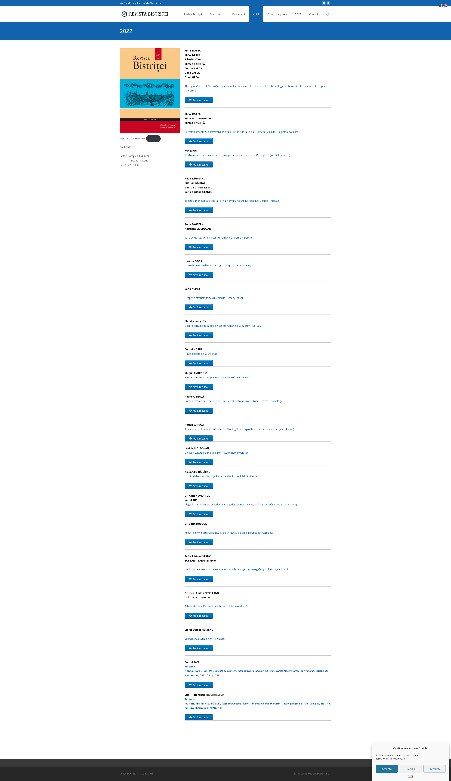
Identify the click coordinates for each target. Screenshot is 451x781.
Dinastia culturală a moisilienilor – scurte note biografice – (218, 452)
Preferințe (434, 769)
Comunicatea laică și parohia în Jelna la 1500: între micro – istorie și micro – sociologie (234, 401)
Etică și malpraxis (277, 14)
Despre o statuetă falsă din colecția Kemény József (214, 298)
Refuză (410, 769)
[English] (446, 5)
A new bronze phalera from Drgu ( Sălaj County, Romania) (218, 265)
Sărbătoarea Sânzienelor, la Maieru (205, 638)
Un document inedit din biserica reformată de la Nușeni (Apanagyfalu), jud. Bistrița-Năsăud (236, 569)
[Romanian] (441, 5)
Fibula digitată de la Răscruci (201, 353)
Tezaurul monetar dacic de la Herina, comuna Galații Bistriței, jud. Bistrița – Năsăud (232, 200)
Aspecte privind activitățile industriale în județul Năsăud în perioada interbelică (229, 532)
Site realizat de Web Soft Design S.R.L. (311, 773)
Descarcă (153, 138)
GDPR (410, 776)
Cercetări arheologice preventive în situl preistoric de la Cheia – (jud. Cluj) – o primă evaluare (241, 131)
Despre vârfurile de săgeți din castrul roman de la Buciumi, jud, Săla (223, 325)
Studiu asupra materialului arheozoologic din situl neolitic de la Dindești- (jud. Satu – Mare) (237, 155)
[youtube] (328, 4)
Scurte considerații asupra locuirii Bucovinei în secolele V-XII (218, 377)
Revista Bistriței (193, 14)
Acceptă (387, 769)
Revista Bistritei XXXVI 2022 (132, 138)
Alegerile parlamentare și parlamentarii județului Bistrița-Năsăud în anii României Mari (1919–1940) (241, 504)
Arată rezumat (200, 100)
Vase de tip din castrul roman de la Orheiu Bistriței (218, 237)
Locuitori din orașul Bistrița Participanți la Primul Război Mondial (221, 476)
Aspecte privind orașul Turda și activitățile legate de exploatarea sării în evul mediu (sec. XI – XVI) (239, 429)
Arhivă (256, 14)
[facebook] (324, 4)
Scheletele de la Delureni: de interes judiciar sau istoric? (216, 606)
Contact (313, 14)
